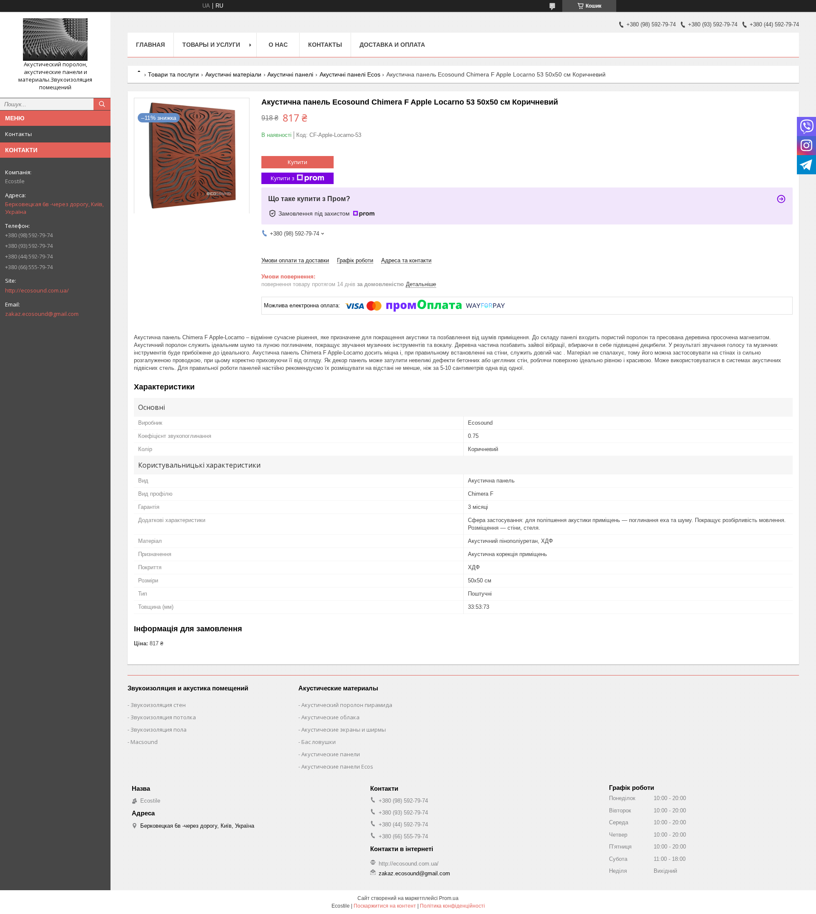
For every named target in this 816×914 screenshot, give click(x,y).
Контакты (18, 134)
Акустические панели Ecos (337, 766)
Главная (150, 44)
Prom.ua (449, 898)
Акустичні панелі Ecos (350, 74)
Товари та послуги (173, 74)
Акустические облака (330, 717)
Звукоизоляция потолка (163, 717)
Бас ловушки (318, 742)
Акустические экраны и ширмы (343, 729)
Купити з (283, 178)
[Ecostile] (55, 39)
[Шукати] (102, 104)
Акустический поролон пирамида (346, 705)
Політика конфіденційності (452, 906)
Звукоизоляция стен (158, 705)
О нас (278, 44)
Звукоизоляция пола (158, 729)
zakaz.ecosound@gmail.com (42, 314)
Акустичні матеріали (233, 74)
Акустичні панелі (290, 74)
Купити (297, 162)
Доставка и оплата (392, 44)
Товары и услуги (211, 44)
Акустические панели (330, 754)
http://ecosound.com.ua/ (37, 290)
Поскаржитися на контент (385, 906)
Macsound (144, 742)
